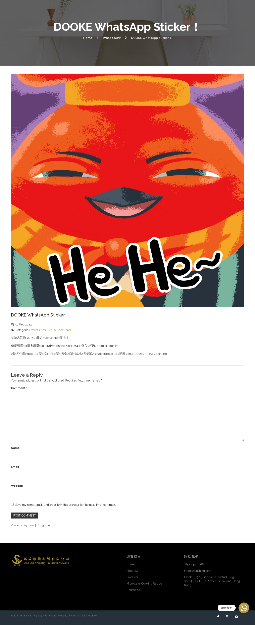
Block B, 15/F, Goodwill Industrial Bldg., (212, 581)
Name (16, 448)
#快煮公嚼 (18, 354)
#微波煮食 (60, 354)
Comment (19, 388)
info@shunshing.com (197, 570)
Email (16, 466)
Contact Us (134, 589)
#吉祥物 (147, 354)
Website (17, 485)
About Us (132, 570)
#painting (160, 354)
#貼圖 (121, 354)
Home (87, 38)
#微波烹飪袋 (44, 354)
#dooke (30, 354)
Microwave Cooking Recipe (144, 583)
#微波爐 (72, 354)
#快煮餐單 (85, 354)
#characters (133, 354)
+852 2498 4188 (194, 564)
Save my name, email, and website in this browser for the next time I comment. (65, 504)
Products (132, 577)
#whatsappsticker (104, 354)
